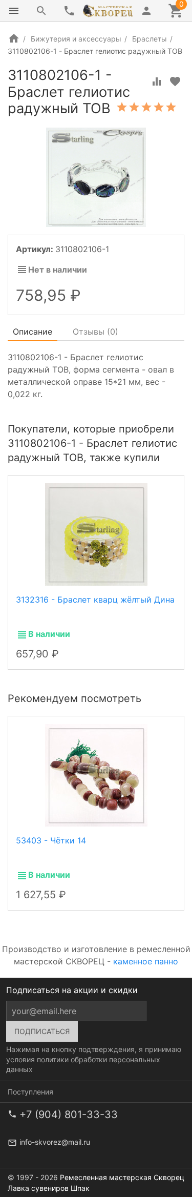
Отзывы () (95, 331)
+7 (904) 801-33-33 (68, 1114)
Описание (32, 331)
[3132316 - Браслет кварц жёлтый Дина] (96, 533)
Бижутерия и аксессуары (76, 38)
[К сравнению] (156, 81)
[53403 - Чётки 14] (96, 775)
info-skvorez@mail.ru (54, 1142)
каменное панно (145, 961)
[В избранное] (175, 81)
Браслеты (149, 38)
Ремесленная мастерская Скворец (122, 1177)
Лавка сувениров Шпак (49, 1188)
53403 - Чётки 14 (51, 840)
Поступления (30, 1091)
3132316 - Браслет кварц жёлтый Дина (95, 599)
